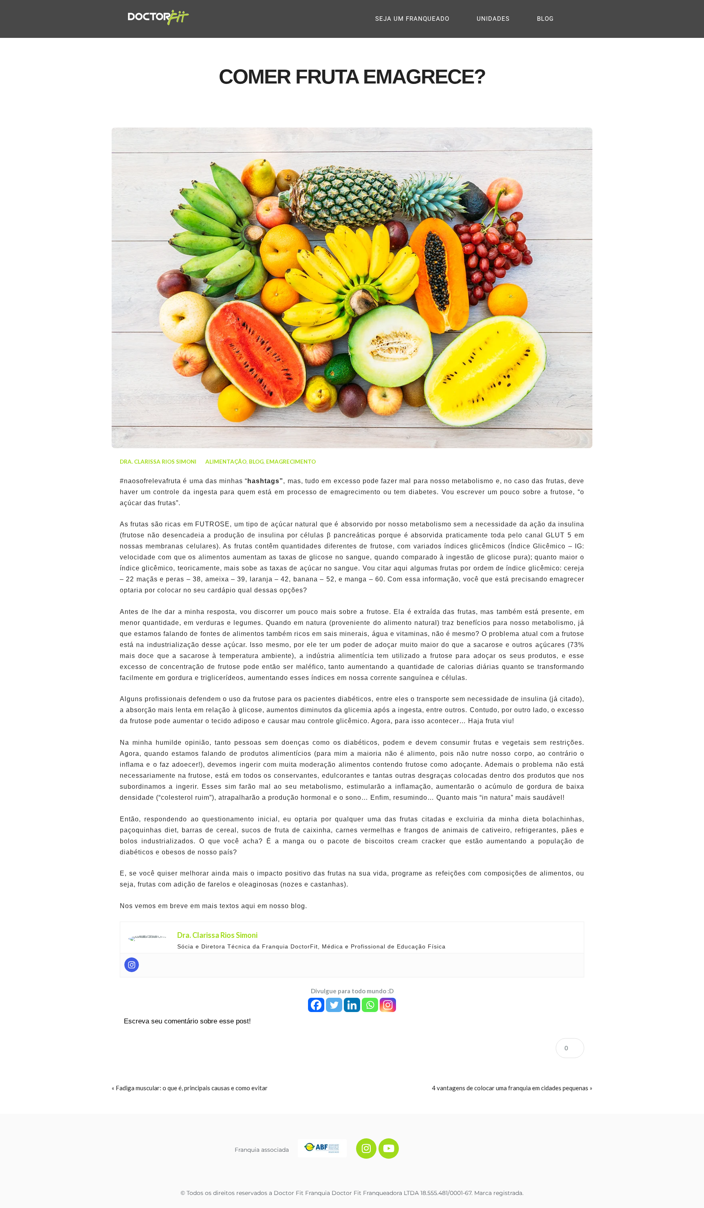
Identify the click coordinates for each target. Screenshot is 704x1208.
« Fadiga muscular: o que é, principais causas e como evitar (190, 1087)
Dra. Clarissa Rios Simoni (158, 461)
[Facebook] (316, 1005)
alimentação (225, 461)
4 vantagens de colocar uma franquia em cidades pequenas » (512, 1087)
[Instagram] (131, 964)
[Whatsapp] (370, 1005)
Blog (256, 461)
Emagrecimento (291, 461)
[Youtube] (388, 1148)
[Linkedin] (352, 1005)
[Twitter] (334, 1005)
